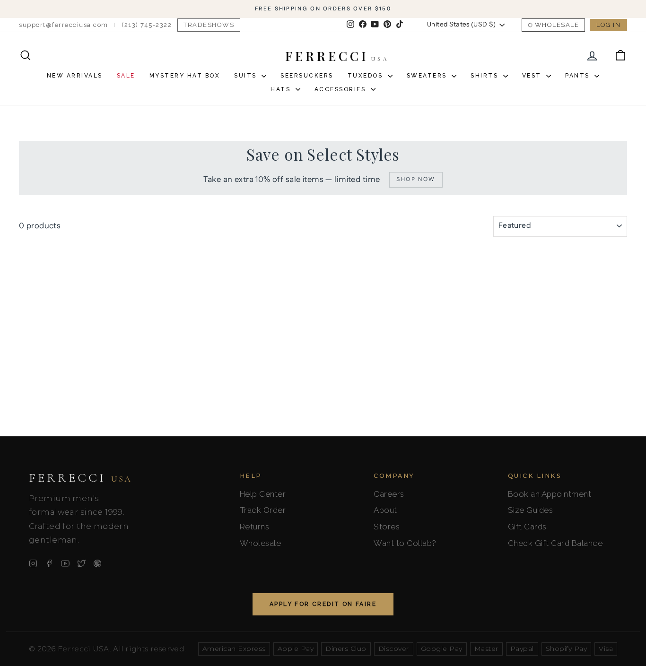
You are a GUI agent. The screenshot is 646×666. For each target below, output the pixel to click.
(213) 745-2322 (147, 24)
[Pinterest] (97, 563)
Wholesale (557, 24)
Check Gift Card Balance (555, 543)
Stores (387, 526)
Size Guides (530, 510)
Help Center (263, 494)
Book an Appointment (550, 494)
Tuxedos (366, 75)
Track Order (263, 510)
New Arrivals (75, 75)
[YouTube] (65, 563)
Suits (246, 75)
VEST (533, 75)
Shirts (486, 75)
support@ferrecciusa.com (63, 24)
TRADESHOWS (208, 24)
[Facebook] (49, 563)
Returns (255, 526)
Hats (282, 89)
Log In (608, 24)
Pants (578, 75)
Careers (389, 494)
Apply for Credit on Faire (323, 604)
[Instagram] (33, 563)
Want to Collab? (405, 543)
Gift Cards (527, 526)
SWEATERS (428, 75)
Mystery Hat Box (184, 75)
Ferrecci (80, 478)
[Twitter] (81, 563)
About (385, 510)
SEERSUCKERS (306, 75)
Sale (126, 75)
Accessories (341, 89)
